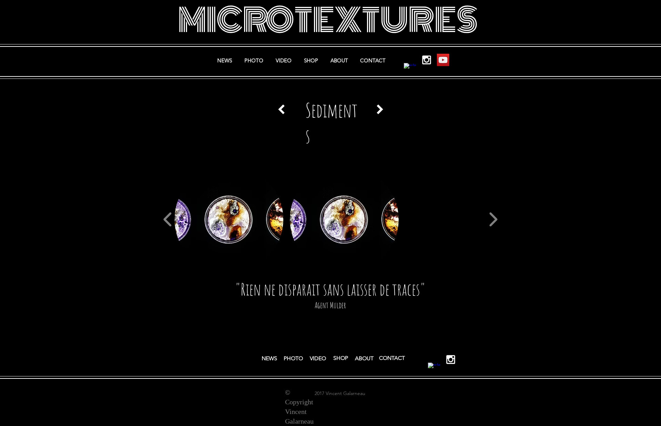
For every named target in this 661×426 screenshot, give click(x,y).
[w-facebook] (410, 69)
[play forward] (493, 219)
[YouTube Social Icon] (443, 60)
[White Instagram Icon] (426, 60)
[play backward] (168, 219)
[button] (229, 219)
